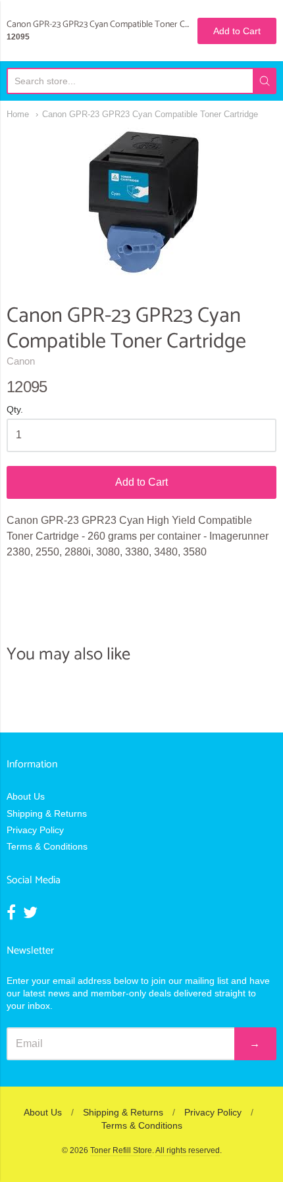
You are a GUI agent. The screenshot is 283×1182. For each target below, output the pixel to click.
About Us (26, 796)
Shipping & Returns (47, 813)
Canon (21, 361)
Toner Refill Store (121, 1150)
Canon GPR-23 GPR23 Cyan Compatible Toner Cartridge (150, 114)
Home (18, 114)
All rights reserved (187, 1150)
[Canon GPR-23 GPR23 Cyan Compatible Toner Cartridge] (142, 202)
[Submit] (264, 81)
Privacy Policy (35, 830)
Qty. (15, 410)
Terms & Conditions (47, 846)
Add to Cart (141, 482)
